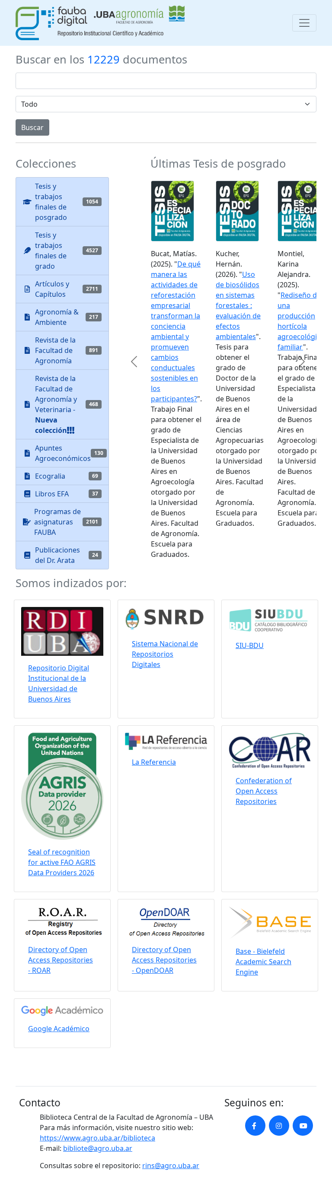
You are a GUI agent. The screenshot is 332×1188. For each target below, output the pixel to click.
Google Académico (58, 1028)
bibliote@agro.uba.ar (97, 1148)
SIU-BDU (250, 645)
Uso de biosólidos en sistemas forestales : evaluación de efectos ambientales (238, 305)
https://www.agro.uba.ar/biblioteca (97, 1138)
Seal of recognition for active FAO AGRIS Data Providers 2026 (62, 862)
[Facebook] (255, 1125)
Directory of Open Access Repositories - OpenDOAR (164, 960)
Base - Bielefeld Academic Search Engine (263, 962)
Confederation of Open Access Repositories (264, 791)
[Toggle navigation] (304, 23)
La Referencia (154, 762)
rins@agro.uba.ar (170, 1165)
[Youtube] (303, 1125)
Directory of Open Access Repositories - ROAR (60, 960)
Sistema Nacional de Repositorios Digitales (165, 654)
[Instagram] (279, 1125)
